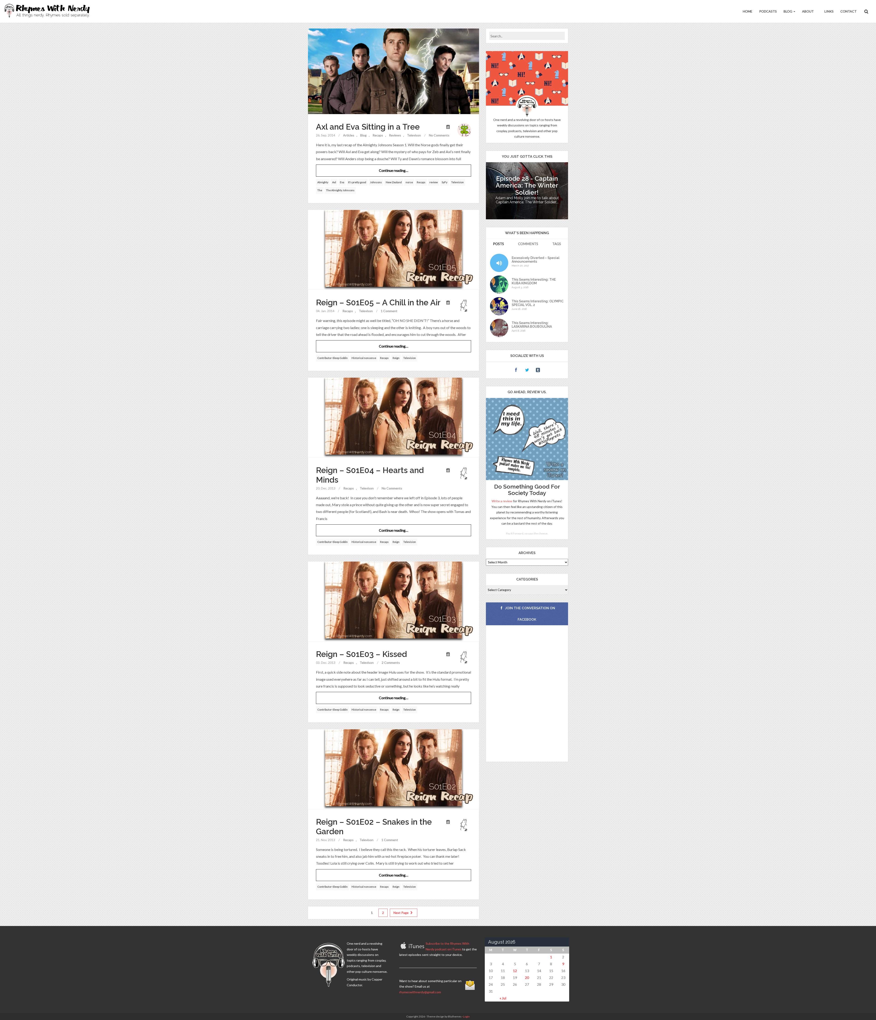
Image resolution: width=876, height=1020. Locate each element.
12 (515, 970)
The (319, 190)
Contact (848, 11)
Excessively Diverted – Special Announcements (535, 259)
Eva (342, 182)
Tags (556, 244)
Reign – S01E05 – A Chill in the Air (378, 302)
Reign (396, 358)
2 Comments (391, 662)
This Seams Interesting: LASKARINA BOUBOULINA (532, 324)
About (808, 11)
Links (829, 11)
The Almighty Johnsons (340, 190)
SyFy (444, 182)
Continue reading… (393, 170)
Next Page (401, 913)
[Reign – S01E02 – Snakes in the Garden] (393, 769)
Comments (528, 244)
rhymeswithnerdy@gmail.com (420, 992)
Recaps (378, 135)
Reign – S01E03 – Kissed (361, 654)
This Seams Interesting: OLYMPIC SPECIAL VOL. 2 (537, 303)
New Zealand (394, 182)
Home (747, 11)
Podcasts (768, 11)
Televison (414, 135)
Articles (348, 135)
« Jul (503, 998)
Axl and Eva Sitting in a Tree (368, 126)
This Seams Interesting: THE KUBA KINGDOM (534, 281)
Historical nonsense (364, 358)
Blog (788, 11)
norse (409, 182)
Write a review (502, 501)
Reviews (395, 135)
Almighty (322, 182)
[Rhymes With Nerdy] (48, 11)
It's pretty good (357, 182)
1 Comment (389, 311)
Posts (498, 244)
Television (457, 182)
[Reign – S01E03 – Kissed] (393, 601)
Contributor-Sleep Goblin (332, 358)
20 (527, 977)
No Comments (439, 135)
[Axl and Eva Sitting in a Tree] (393, 71)
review (433, 182)
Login (466, 1016)
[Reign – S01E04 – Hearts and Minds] (393, 417)
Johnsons (376, 182)
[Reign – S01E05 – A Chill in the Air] (393, 249)
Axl (334, 182)
